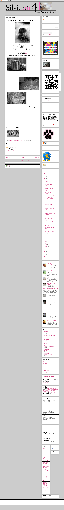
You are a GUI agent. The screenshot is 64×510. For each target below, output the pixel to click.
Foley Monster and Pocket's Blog (49, 335)
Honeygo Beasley (46, 339)
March (46, 244)
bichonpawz (46, 331)
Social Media (46, 350)
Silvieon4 (53, 446)
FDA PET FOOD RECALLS (47, 370)
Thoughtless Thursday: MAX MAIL (49, 209)
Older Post (37, 157)
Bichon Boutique (53, 124)
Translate (50, 34)
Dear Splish (48, 277)
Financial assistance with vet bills (46, 467)
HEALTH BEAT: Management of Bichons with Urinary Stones (50, 289)
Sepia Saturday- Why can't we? (49, 231)
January (46, 247)
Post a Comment (10, 152)
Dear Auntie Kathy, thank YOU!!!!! (49, 206)
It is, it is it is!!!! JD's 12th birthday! (49, 185)
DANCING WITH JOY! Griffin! (50, 223)
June (45, 239)
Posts (45, 19)
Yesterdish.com (45, 363)
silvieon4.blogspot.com (52, 392)
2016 (45, 176)
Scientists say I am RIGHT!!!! (51, 294)
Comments (45, 21)
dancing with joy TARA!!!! (49, 204)
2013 (45, 249)
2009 (45, 256)
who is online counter (7, 166)
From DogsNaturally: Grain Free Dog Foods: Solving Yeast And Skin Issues (45, 478)
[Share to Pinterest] (30, 140)
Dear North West (47, 229)
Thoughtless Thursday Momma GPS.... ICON (49, 190)
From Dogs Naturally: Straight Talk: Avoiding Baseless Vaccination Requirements (45, 471)
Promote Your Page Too (54, 448)
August (46, 236)
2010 (45, 254)
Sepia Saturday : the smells (49, 218)
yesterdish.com (46, 353)
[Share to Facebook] (29, 140)
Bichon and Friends (46, 372)
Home (23, 157)
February (46, 246)
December (46, 181)
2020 (45, 171)
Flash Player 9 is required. (47, 382)
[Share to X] (28, 140)
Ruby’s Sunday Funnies (47, 336)
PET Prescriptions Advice (45, 458)
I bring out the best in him (49, 220)
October (46, 233)
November (46, 182)
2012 (45, 251)
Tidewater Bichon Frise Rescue (48, 366)
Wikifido (44, 365)
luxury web (44, 368)
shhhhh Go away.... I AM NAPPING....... (51, 284)
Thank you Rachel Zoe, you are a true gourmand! (52, 264)
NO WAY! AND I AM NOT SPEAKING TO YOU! (49, 198)
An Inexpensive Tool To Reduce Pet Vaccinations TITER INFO (46, 484)
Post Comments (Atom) (25, 160)
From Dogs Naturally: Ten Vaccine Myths (45, 490)
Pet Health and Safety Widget (48, 376)
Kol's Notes (45, 343)
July (45, 238)
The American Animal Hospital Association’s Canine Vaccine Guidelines (45, 453)
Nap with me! (47, 202)
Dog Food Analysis (46, 460)
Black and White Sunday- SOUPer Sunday (50, 216)
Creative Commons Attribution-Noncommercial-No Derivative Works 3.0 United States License (50, 390)
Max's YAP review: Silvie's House (50, 186)
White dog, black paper (47, 340)
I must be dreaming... (50, 313)
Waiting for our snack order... (49, 188)
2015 (45, 178)
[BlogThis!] (27, 140)
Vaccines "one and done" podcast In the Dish (45, 463)
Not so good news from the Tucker (49, 346)
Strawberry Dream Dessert (48, 354)
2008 (45, 257)
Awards (44, 450)
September (46, 234)
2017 (45, 175)
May (45, 241)
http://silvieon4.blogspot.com (51, 388)
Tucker (45, 345)
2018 (45, 173)
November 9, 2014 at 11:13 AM (13, 150)
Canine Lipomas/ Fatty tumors (45, 488)
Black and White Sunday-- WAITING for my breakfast (49, 201)
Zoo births (44, 361)
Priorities (48, 300)
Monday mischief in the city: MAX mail (49, 225)
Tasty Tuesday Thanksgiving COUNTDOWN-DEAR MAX (50, 196)
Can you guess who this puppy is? (52, 320)
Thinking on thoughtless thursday (50, 221)
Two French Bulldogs (47, 349)
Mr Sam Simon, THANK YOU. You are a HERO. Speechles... (50, 211)
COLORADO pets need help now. (48, 307)
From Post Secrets (49, 270)
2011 (45, 253)
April (46, 243)
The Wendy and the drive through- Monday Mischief (50, 214)
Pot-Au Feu (27, 53)
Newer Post (8, 157)
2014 (45, 179)
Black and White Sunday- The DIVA (49, 228)
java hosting (9, 166)
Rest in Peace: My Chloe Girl (48, 332)
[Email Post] (25, 140)
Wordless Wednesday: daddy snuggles (49, 193)
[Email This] (26, 140)
